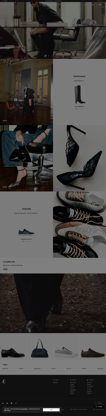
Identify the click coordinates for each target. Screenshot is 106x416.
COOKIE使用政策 (23, 409)
